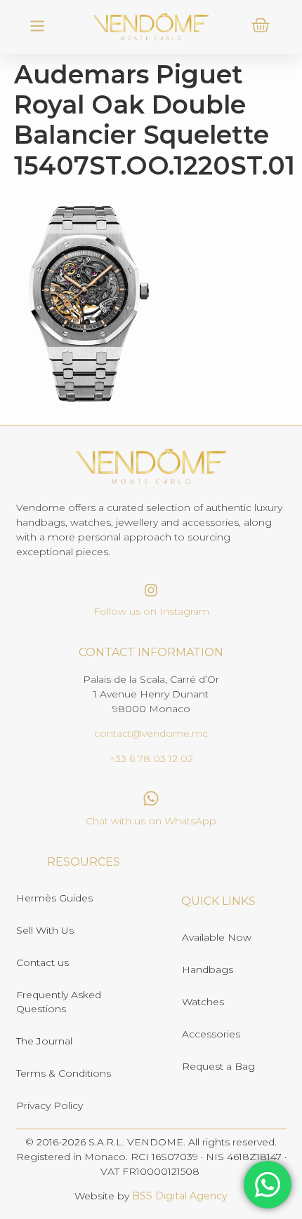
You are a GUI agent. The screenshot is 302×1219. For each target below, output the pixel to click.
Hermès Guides (54, 898)
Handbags (207, 969)
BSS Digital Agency (180, 1196)
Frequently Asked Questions (58, 1001)
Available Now (216, 937)
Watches (203, 1001)
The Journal (44, 1041)
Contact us (42, 962)
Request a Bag (218, 1066)
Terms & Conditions (63, 1073)
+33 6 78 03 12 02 (151, 758)
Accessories (211, 1034)
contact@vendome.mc (151, 733)
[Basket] (260, 25)
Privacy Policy (49, 1105)
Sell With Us (45, 930)
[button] (37, 27)
